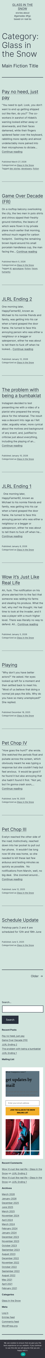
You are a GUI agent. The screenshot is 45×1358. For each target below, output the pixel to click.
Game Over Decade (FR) (15, 1040)
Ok (23, 1354)
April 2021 (7, 1284)
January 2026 (9, 1198)
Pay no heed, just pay (13, 1036)
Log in (5, 1313)
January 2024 (9, 1232)
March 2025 (8, 1211)
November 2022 (10, 1262)
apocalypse (18, 268)
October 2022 (9, 1267)
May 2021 (7, 1279)
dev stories (15, 168)
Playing (9, 665)
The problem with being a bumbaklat (21, 1048)
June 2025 (7, 1207)
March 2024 (8, 1224)
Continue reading (12, 151)
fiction (36, 168)
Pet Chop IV (14, 743)
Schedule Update (20, 920)
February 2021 (9, 1288)
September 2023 (11, 1249)
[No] (42, 1349)
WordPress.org (10, 1326)
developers (26, 168)
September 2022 (11, 1271)
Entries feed (8, 1317)
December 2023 (10, 1237)
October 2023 (9, 1245)
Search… (6, 1002)
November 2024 (10, 1215)
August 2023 (8, 1254)
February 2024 (10, 1228)
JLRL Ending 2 (17, 299)
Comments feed (10, 1321)
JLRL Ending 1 (17, 486)
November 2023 (10, 1241)
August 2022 (8, 1275)
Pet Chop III (14, 829)
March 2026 (8, 1194)
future (34, 268)
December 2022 (10, 1258)
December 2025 (10, 1203)
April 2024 (7, 1220)
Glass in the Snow (25, 165)
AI (11, 268)
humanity (6, 272)
